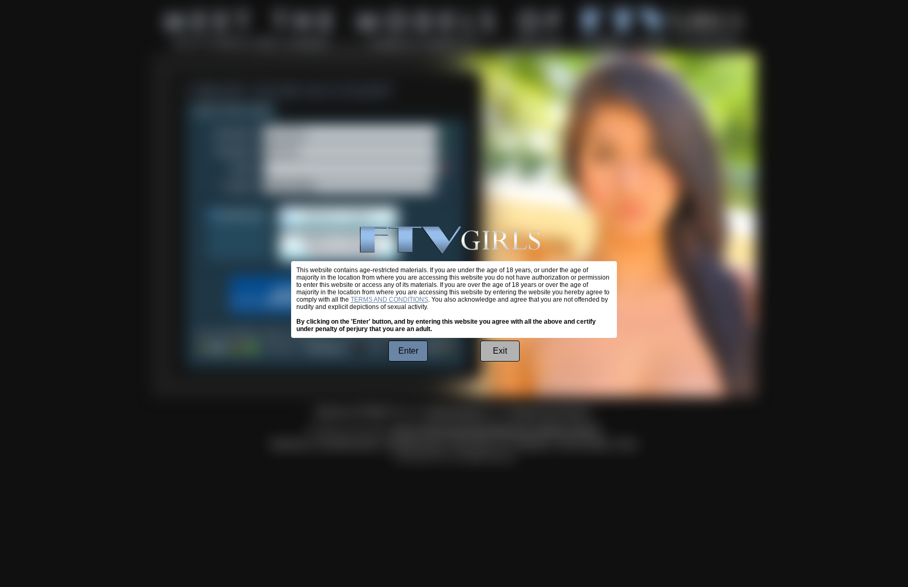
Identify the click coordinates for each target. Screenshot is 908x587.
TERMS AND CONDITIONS (389, 299)
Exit (500, 350)
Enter (408, 350)
